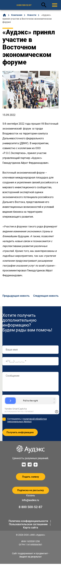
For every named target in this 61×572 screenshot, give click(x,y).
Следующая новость (46, 295)
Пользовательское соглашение (28, 524)
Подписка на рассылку (30, 490)
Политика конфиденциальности (28, 521)
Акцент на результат (30, 556)
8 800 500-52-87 (24, 5)
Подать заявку (30, 476)
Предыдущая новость (16, 295)
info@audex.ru (30, 500)
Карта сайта (30, 527)
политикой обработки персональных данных (27, 420)
